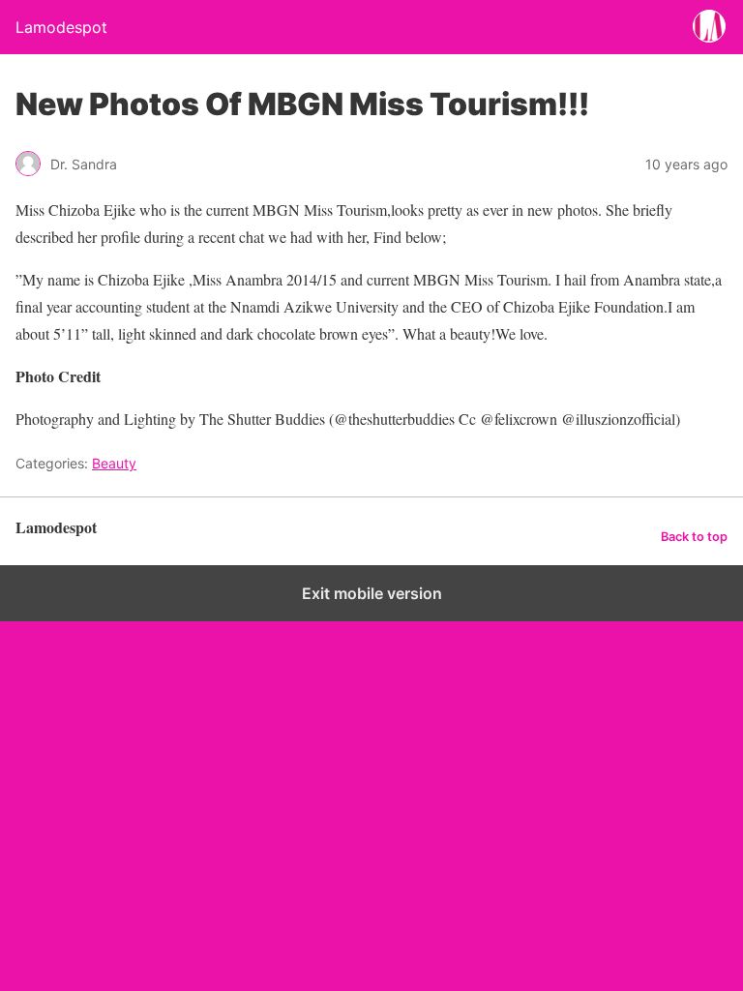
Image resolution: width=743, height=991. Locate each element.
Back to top (694, 536)
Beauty (114, 463)
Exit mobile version (372, 593)
